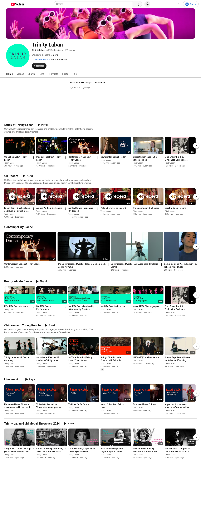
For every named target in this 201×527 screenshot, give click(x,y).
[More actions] (34, 157)
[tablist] (100, 74)
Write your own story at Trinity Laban (87, 82)
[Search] (137, 4)
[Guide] (5, 4)
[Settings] (179, 4)
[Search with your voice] (147, 4)
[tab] (9, 74)
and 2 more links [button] (59, 59)
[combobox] (94, 4)
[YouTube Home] (17, 4)
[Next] (196, 146)
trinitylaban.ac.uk (42, 59)
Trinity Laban (9, 163)
